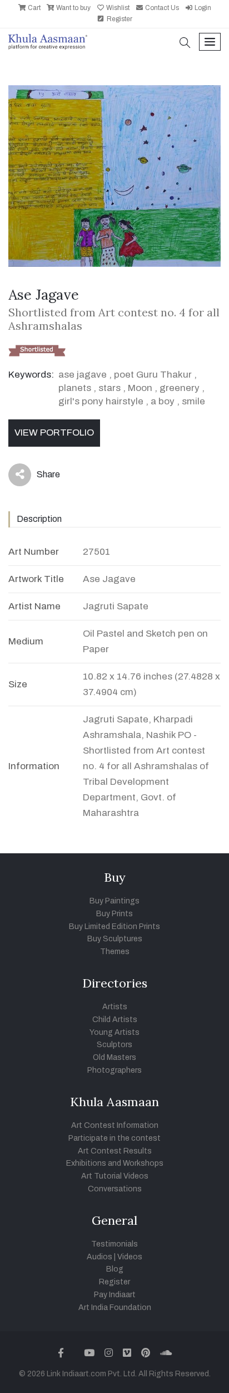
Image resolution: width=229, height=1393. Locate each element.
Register (118, 19)
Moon (140, 388)
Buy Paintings (114, 901)
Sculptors (114, 1044)
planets (74, 388)
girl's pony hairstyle (100, 401)
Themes (115, 951)
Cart (33, 8)
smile (193, 401)
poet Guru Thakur (153, 374)
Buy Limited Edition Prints (114, 926)
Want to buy (72, 8)
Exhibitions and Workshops (114, 1163)
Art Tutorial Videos (114, 1176)
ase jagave (82, 374)
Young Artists (114, 1032)
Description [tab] (39, 519)
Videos (129, 1257)
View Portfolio (54, 432)
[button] (185, 44)
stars (109, 388)
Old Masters (114, 1057)
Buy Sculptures (114, 939)
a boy (163, 401)
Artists (114, 1007)
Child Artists (114, 1019)
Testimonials (114, 1244)
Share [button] (39, 477)
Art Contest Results (115, 1151)
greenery (180, 388)
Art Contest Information (114, 1125)
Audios (99, 1257)
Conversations (115, 1189)
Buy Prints (114, 914)
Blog (114, 1269)
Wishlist (117, 8)
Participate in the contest (114, 1138)
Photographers (114, 1070)
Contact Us (161, 8)
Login (202, 8)
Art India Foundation (114, 1307)
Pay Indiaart (115, 1295)
